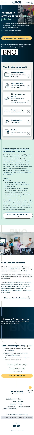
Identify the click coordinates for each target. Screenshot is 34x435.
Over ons (20, 399)
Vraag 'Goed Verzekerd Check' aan (16, 38)
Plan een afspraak (15, 376)
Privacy (20, 404)
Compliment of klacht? (24, 406)
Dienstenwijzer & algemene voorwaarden (9, 407)
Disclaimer (13, 404)
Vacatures (20, 401)
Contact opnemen (11, 399)
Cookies (14, 401)
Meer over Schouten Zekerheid (15, 298)
